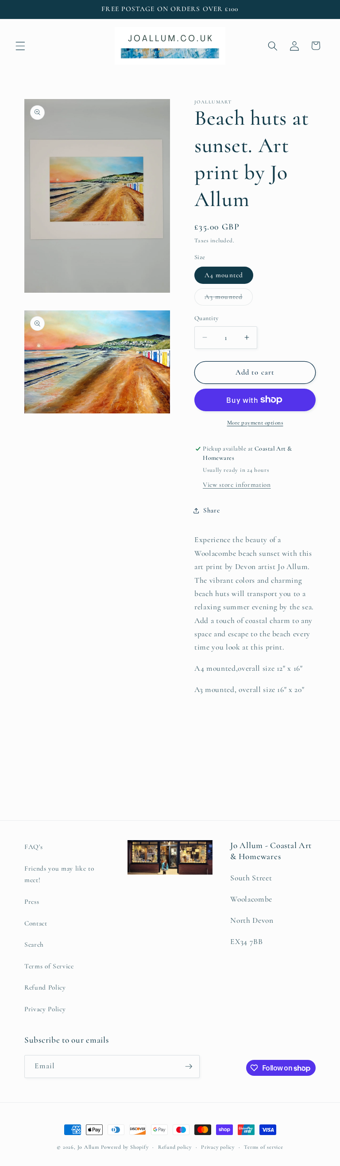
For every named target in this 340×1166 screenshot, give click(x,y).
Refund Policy (45, 987)
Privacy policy (218, 1147)
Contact (35, 923)
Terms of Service (49, 966)
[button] (20, 45)
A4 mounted (224, 275)
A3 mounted (229, 299)
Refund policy (175, 1147)
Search (34, 944)
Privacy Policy (45, 1009)
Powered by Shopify (125, 1147)
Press (31, 902)
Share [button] (211, 510)
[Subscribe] (188, 1066)
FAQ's (33, 847)
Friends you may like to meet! (59, 874)
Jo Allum (88, 1147)
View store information (237, 485)
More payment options (255, 422)
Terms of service (263, 1147)
